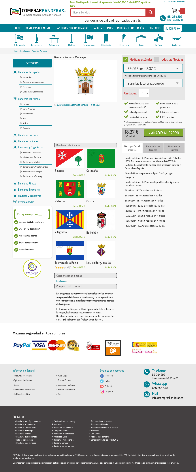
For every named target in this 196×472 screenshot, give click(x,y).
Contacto (154, 28)
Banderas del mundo (38, 28)
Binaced (59, 171)
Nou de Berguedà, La (98, 263)
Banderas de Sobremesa (26, 436)
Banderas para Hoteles (32, 162)
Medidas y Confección (130, 28)
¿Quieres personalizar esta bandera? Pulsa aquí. (77, 104)
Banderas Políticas (28, 141)
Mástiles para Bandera (32, 157)
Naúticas (22, 195)
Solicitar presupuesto (66, 389)
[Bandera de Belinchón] (101, 220)
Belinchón (92, 232)
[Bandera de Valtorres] (70, 189)
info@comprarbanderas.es (167, 398)
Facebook (108, 375)
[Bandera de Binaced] (70, 158)
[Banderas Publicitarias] (106, 39)
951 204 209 (174, 17)
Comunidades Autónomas (33, 82)
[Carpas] (141, 39)
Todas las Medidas (171, 59)
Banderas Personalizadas (72, 28)
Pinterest (108, 386)
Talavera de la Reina (66, 263)
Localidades (25, 51)
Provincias (27, 87)
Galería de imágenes (66, 385)
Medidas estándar (141, 59)
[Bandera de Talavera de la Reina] (70, 250)
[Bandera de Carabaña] (101, 158)
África (25, 123)
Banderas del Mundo (29, 98)
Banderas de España (29, 72)
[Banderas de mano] (159, 39)
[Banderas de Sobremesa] (54, 39)
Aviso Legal (62, 375)
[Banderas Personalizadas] (89, 39)
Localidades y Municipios (33, 91)
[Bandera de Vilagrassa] (70, 219)
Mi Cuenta (168, 1)
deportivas (35, 195)
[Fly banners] (124, 39)
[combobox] (153, 68)
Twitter (107, 381)
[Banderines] (176, 39)
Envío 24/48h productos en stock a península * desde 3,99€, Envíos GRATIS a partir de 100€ (110, 4)
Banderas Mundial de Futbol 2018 (104, 439)
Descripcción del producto (132, 148)
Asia (24, 118)
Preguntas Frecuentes (23, 375)
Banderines (57, 424)
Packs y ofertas (103, 28)
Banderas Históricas (28, 135)
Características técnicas (153, 148)
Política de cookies (22, 394)
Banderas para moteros (26, 442)
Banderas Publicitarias (32, 152)
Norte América (29, 108)
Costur (90, 201)
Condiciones (19, 389)
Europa (26, 104)
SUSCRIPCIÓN (172, 28)
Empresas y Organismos (30, 147)
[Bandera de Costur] (101, 189)
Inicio (18, 28)
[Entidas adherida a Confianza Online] (113, 348)
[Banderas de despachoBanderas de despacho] (36, 39)
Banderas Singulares (29, 189)
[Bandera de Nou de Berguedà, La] (101, 250)
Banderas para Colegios (32, 171)
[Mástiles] (71, 39)
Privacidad (30, 389)
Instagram (108, 391)
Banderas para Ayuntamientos (35, 166)
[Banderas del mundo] (19, 39)
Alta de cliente (179, 1)
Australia (26, 128)
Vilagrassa (61, 232)
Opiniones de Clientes (23, 380)
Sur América (28, 113)
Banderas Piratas (27, 183)
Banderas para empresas (64, 446)
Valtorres (60, 201)
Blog (59, 394)
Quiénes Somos (64, 380)
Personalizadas (26, 201)
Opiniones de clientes (174, 148)
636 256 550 (175, 20)
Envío (16, 385)
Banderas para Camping (32, 176)
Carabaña (92, 171)
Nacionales (27, 77)
